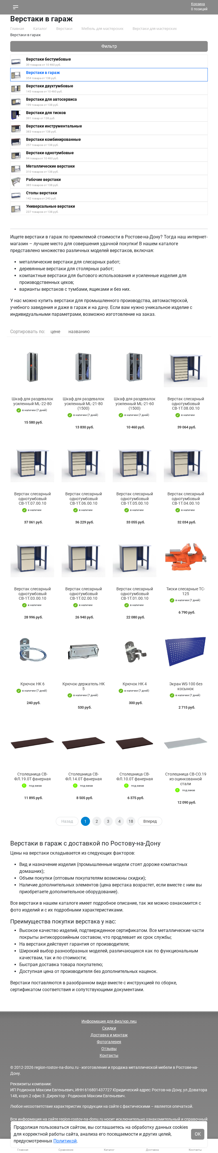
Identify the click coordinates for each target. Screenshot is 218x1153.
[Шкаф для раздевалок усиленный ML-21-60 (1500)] (134, 366)
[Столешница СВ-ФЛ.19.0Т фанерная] (32, 742)
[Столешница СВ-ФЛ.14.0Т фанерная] (83, 742)
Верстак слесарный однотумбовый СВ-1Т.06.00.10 (83, 499)
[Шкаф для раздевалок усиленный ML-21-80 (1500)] (83, 366)
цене (55, 331)
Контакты (109, 1055)
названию (79, 331)
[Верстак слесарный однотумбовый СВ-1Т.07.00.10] (32, 461)
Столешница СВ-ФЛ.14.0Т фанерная (83, 776)
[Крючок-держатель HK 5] (83, 651)
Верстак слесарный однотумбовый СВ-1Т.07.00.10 (32, 499)
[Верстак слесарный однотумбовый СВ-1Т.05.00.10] (134, 461)
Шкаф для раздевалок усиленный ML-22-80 (32, 401)
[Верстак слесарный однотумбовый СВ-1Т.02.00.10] (83, 556)
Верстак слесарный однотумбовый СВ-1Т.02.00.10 (83, 594)
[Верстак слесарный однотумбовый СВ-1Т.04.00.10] (185, 461)
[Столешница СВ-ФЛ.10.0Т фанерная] (134, 742)
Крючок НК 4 (135, 684)
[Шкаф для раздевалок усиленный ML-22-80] (32, 366)
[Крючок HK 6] (32, 651)
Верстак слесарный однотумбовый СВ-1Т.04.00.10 (185, 499)
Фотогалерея (109, 1041)
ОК (198, 1134)
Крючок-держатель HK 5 (83, 686)
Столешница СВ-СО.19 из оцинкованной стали (185, 779)
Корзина (198, 4)
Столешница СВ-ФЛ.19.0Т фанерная (32, 776)
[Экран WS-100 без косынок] (185, 651)
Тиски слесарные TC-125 (185, 591)
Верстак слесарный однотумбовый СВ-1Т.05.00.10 (134, 499)
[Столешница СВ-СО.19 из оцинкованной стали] (185, 742)
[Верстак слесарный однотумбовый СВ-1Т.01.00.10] (134, 556)
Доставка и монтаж (109, 1035)
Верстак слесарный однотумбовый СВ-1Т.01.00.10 (134, 594)
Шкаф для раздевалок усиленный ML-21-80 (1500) (83, 404)
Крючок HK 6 (32, 684)
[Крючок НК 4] (134, 651)
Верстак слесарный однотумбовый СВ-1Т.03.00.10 (32, 594)
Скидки (109, 1028)
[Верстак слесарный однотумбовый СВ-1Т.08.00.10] (185, 366)
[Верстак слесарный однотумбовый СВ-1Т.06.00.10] (83, 461)
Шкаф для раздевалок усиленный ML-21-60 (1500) (135, 404)
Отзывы (109, 1048)
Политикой (65, 1141)
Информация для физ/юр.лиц (109, 1021)
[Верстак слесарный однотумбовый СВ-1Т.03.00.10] (32, 556)
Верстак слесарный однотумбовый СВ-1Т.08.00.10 (185, 404)
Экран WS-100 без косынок (185, 686)
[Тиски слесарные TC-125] (185, 556)
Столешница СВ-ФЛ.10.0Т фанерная (134, 776)
